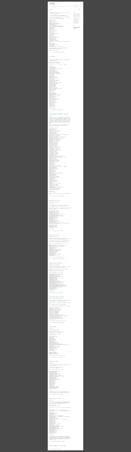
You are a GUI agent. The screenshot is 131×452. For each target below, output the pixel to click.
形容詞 (74, 28)
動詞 (57, 322)
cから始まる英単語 (53, 322)
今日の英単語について (54, 6)
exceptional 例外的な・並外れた (76, 14)
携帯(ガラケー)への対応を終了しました (61, 6)
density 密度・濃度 (52, 326)
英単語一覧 (67, 6)
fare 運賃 (51, 9)
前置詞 (73, 27)
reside (51, 434)
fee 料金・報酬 (52, 56)
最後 (64, 445)
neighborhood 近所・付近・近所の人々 (56, 263)
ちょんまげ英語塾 (75, 6)
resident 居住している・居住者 (54, 398)
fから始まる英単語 (53, 109)
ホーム (49, 6)
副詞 (57, 230)
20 (62, 445)
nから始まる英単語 (53, 292)
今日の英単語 (51, 3)
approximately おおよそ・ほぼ (54, 200)
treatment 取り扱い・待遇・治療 (76, 13)
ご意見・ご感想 (71, 6)
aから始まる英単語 (53, 230)
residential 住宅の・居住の (54, 361)
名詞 (57, 109)
